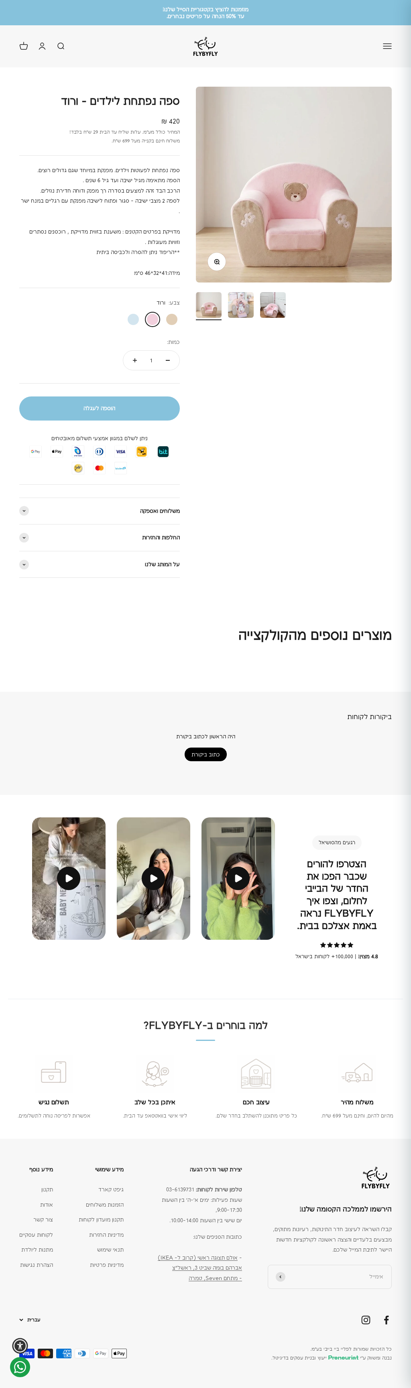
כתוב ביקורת (205, 754)
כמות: (173, 342)
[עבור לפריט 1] (209, 306)
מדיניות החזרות (106, 1235)
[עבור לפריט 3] (273, 306)
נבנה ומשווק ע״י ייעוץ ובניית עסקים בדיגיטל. (331, 1358)
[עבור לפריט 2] (241, 306)
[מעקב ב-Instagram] (365, 1320)
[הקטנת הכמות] (167, 360)
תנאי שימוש (110, 1249)
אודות (46, 1204)
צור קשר (43, 1219)
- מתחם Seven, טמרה (215, 1278)
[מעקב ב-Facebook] (386, 1320)
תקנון (47, 1189)
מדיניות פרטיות (107, 1265)
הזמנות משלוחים (105, 1204)
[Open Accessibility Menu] (20, 1346)
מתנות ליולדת (37, 1249)
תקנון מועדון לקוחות (101, 1219)
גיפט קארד (111, 1189)
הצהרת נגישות (36, 1265)
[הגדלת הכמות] (134, 360)
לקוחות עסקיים (36, 1235)
